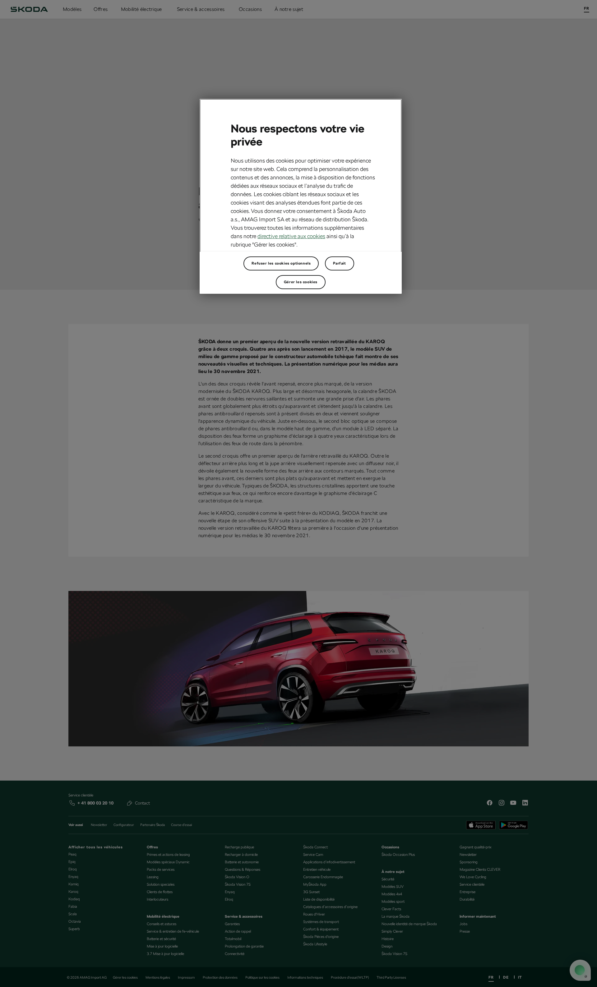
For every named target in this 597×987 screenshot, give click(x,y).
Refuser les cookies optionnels (281, 263)
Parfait (339, 263)
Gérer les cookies (300, 282)
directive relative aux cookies (291, 236)
